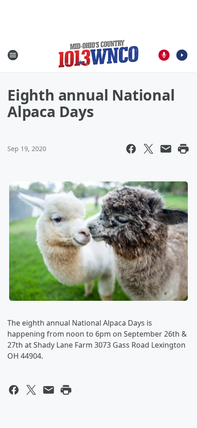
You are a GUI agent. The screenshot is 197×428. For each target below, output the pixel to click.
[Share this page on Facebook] (131, 148)
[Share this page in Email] (165, 148)
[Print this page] (183, 148)
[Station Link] (98, 55)
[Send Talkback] (164, 55)
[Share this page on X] (148, 148)
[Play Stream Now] (181, 55)
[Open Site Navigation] (12, 55)
